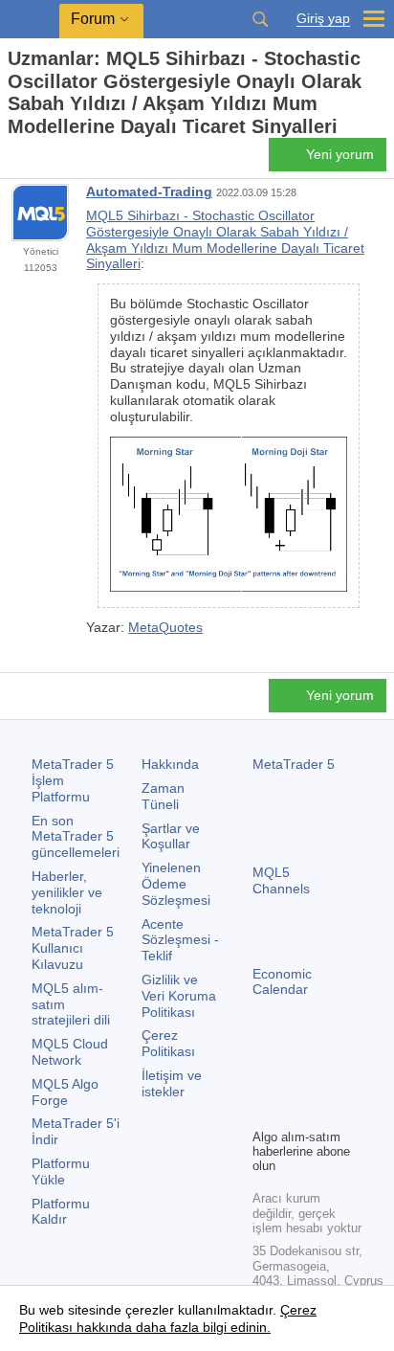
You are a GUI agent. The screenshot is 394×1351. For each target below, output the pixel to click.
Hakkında (170, 764)
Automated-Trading (149, 191)
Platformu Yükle (61, 1171)
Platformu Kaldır (61, 1211)
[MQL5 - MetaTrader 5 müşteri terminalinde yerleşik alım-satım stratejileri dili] (30, 19)
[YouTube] (263, 1110)
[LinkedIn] (294, 1110)
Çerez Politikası (168, 1043)
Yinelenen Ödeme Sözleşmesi (176, 884)
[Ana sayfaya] (13, 160)
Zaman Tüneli (163, 796)
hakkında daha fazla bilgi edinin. (172, 1327)
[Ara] (260, 19)
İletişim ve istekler (172, 1083)
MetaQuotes (165, 627)
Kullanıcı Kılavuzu (73, 948)
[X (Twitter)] (325, 1080)
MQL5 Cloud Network (70, 1052)
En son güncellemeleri (76, 837)
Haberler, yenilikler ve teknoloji (67, 892)
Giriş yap (323, 18)
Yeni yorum (340, 154)
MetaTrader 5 (293, 764)
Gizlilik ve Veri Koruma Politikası (179, 996)
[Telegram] (294, 1080)
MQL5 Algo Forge (65, 1092)
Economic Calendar (282, 982)
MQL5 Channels (281, 880)
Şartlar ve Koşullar (171, 836)
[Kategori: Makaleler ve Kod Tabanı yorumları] (36, 160)
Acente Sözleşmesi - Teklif (180, 940)
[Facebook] (263, 1080)
